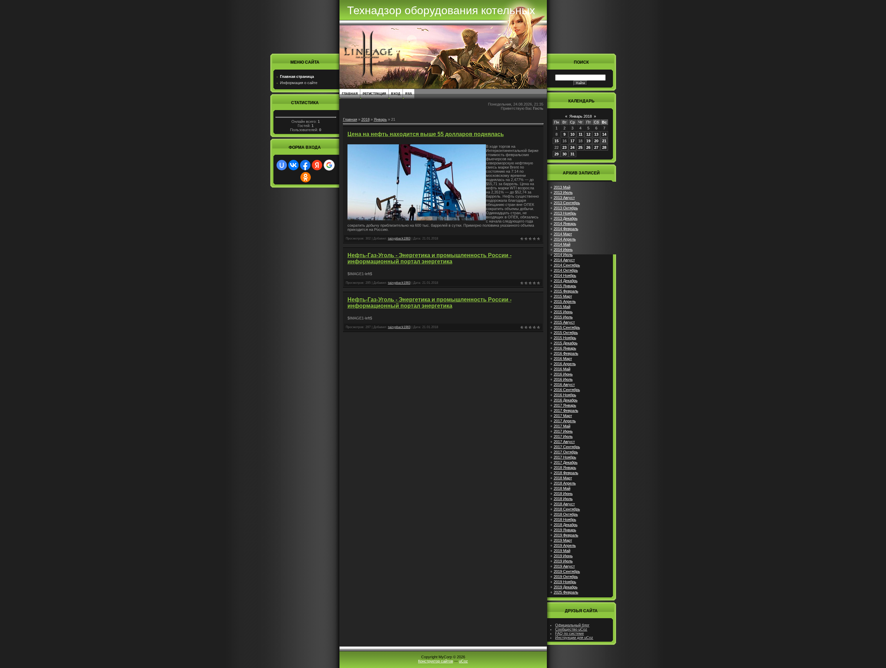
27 (596, 147)
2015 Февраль (566, 291)
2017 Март (563, 416)
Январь (380, 119)
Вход (395, 94)
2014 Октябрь (566, 270)
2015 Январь (565, 286)
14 (604, 134)
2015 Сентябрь (567, 327)
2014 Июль (563, 255)
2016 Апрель (565, 364)
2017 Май (562, 426)
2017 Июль (563, 436)
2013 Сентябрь (567, 203)
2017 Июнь (563, 431)
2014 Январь (565, 224)
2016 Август (564, 384)
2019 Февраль (566, 535)
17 (572, 141)
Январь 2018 (580, 116)
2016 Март (563, 358)
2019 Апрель (565, 545)
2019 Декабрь (566, 587)
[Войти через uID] (282, 165)
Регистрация (374, 94)
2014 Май (562, 244)
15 (556, 141)
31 (572, 154)
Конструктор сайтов (435, 661)
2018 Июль (563, 499)
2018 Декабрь (566, 525)
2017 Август (564, 442)
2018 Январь (565, 468)
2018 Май (562, 488)
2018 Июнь (563, 493)
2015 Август (564, 322)
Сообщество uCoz (571, 629)
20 (596, 141)
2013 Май (562, 187)
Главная (350, 94)
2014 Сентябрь (567, 265)
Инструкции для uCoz (574, 637)
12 (588, 134)
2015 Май (562, 307)
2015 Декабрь (566, 343)
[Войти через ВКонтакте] (293, 165)
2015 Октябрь (566, 333)
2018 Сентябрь (567, 509)
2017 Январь (565, 405)
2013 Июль (563, 192)
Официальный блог (572, 625)
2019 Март (563, 540)
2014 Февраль (566, 229)
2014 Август (564, 260)
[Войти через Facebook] (305, 165)
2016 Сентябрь (567, 390)
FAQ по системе (569, 633)
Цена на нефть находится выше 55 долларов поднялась (425, 134)
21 (604, 141)
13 (596, 134)
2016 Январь (565, 348)
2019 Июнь (563, 556)
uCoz (463, 661)
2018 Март (563, 478)
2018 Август (564, 504)
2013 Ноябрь (565, 213)
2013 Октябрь (566, 208)
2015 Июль (563, 317)
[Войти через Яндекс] (317, 165)
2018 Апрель (565, 483)
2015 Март (563, 296)
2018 (365, 119)
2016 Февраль (566, 353)
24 (572, 147)
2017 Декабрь (566, 462)
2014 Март (563, 234)
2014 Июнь (563, 249)
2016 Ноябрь (565, 395)
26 (588, 147)
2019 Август (564, 566)
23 (564, 147)
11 (580, 134)
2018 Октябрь (566, 514)
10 (572, 134)
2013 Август (564, 198)
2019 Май (562, 551)
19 (588, 141)
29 (556, 154)
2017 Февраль (566, 410)
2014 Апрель (565, 239)
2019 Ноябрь (565, 582)
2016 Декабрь (566, 400)
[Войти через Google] (329, 165)
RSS (408, 94)
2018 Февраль (566, 473)
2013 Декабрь (566, 218)
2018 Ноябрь (565, 519)
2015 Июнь (563, 312)
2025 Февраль (566, 592)
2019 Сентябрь (567, 571)
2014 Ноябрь (565, 275)
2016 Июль (563, 379)
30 (564, 154)
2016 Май (562, 369)
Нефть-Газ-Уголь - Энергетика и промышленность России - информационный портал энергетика (429, 258)
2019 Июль (563, 561)
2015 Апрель (565, 301)
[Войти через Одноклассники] (305, 177)
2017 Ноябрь (565, 457)
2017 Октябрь (566, 452)
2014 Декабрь (566, 281)
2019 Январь (565, 530)
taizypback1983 (399, 238)
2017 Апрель (565, 421)
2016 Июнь (563, 374)
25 (580, 147)
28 (604, 147)
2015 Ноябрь (565, 338)
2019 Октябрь (566, 577)
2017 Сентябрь (567, 447)
